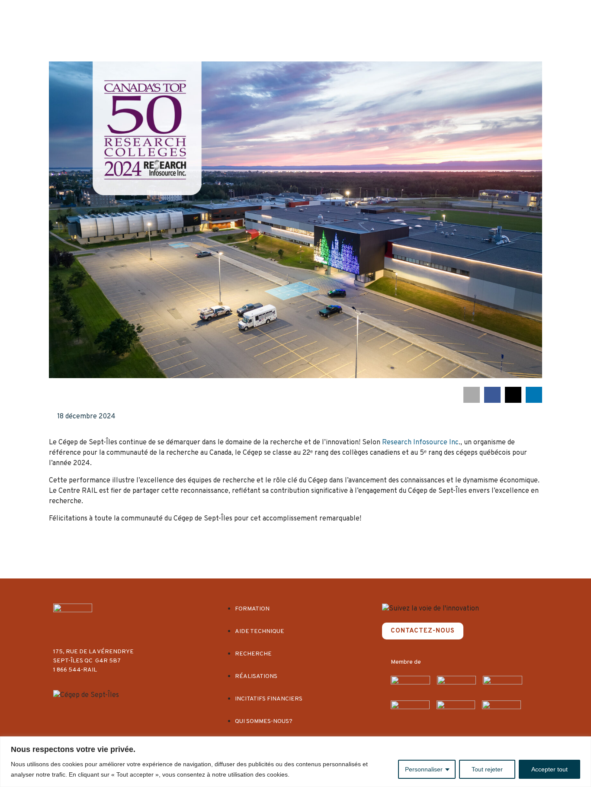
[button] (471, 395)
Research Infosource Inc (420, 442)
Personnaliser (424, 769)
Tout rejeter (487, 769)
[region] (295, 761)
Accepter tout (549, 769)
